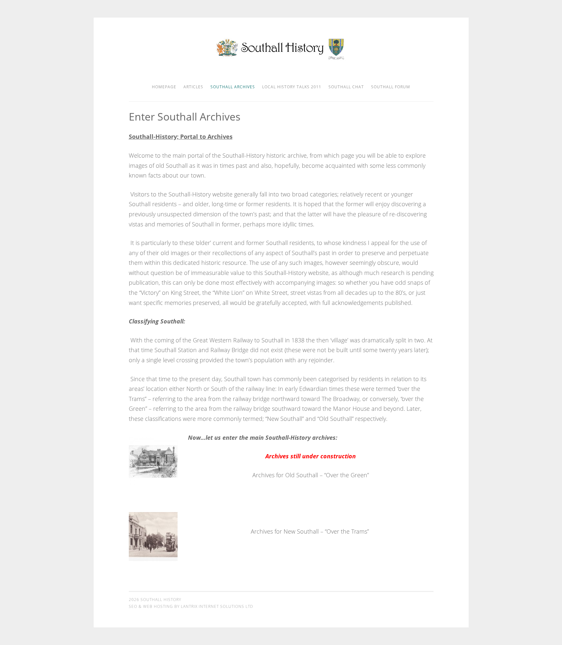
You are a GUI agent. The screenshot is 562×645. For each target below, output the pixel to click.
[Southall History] (281, 59)
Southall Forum (390, 87)
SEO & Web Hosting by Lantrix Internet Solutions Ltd (191, 606)
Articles (193, 87)
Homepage (164, 87)
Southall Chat (346, 87)
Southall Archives (232, 87)
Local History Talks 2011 (291, 87)
